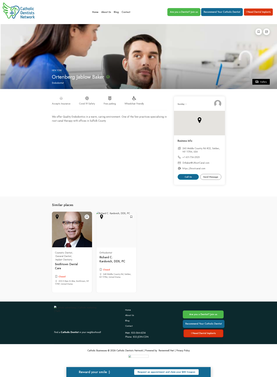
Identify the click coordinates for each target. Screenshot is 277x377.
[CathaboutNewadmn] (217, 103)
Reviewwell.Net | (167, 350)
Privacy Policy (183, 350)
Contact (126, 12)
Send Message (210, 176)
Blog (116, 12)
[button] (166, 372)
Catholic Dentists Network (129, 350)
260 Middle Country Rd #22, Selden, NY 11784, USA (201, 150)
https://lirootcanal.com (194, 168)
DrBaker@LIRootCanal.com (196, 162)
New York (57, 70)
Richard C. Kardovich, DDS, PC (112, 259)
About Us (106, 12)
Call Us (188, 176)
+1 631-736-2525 (191, 157)
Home (95, 12)
